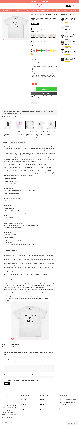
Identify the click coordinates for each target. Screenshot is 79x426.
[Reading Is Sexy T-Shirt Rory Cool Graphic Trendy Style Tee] (40, 125)
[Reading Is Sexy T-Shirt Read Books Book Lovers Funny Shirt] (19, 125)
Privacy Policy (24, 404)
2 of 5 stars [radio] (12, 361)
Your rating (6, 359)
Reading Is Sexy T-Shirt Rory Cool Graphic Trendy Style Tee (40, 133)
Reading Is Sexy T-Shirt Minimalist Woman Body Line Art (29, 133)
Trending (12, 10)
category (47, 111)
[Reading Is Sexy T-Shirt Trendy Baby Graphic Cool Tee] (51, 125)
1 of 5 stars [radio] (5, 361)
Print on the (33, 57)
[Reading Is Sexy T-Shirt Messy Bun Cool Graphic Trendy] (8, 125)
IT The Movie (15, 405)
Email (32, 374)
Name (5, 374)
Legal (41, 409)
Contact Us (43, 399)
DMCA (41, 407)
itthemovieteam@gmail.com (69, 402)
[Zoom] (4, 39)
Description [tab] (6, 142)
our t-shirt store (17, 164)
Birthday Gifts (27, 10)
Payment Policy (44, 404)
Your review (7, 363)
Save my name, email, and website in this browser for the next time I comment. (23, 380)
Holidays (18, 10)
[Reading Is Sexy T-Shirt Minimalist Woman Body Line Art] (30, 125)
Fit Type (32, 26)
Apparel (5, 10)
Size (32, 38)
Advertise (69, 10)
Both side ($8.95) (37, 62)
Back (34, 61)
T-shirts (42, 14)
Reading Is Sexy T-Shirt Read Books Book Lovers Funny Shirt (19, 133)
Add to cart (46, 89)
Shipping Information (45, 402)
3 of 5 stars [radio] (19, 361)
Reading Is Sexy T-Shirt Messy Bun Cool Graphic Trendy (8, 133)
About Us (23, 399)
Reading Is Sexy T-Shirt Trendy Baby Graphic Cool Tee (51, 133)
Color (32, 47)
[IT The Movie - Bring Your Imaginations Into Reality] (39, 6)
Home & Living (50, 10)
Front (34, 59)
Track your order (60, 10)
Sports (43, 10)
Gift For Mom (36, 10)
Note (32, 71)
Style (32, 31)
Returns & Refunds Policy (27, 402)
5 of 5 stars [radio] (36, 361)
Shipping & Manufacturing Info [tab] (18, 142)
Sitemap (23, 409)
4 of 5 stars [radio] (27, 361)
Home (32, 14)
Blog (74, 10)
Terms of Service (25, 407)
